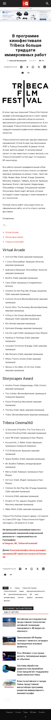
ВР (5, 594)
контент (21, 597)
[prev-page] (4, 699)
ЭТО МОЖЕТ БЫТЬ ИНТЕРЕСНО (18, 608)
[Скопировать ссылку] (28, 72)
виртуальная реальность (36, 591)
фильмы (7, 601)
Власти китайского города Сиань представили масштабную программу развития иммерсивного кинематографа (31, 687)
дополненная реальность (17, 594)
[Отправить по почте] (22, 72)
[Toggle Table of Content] (5, 225)
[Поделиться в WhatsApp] (32, 66)
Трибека (30, 597)
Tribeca (17, 588)
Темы (25, 712)
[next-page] (8, 699)
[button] (47, 3)
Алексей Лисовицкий (18, 61)
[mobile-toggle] (4, 3)
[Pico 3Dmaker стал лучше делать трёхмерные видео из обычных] (9, 656)
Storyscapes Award (14, 237)
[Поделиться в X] (38, 66)
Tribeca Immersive (10, 591)
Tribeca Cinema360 (14, 242)
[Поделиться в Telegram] (27, 66)
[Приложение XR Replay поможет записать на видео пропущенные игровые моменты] (9, 640)
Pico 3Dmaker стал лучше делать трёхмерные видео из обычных (32, 656)
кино (36, 594)
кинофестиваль (9, 597)
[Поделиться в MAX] (21, 66)
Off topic (33, 712)
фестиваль (39, 597)
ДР (31, 594)
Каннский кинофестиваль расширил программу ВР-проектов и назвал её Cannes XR (24, 553)
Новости (9, 712)
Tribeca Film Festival (29, 588)
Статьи (18, 712)
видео (21, 591)
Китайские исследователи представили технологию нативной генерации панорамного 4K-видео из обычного (31, 625)
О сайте (42, 712)
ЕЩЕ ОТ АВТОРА (11, 612)
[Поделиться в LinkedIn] (44, 66)
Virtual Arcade (12, 232)
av (11, 588)
